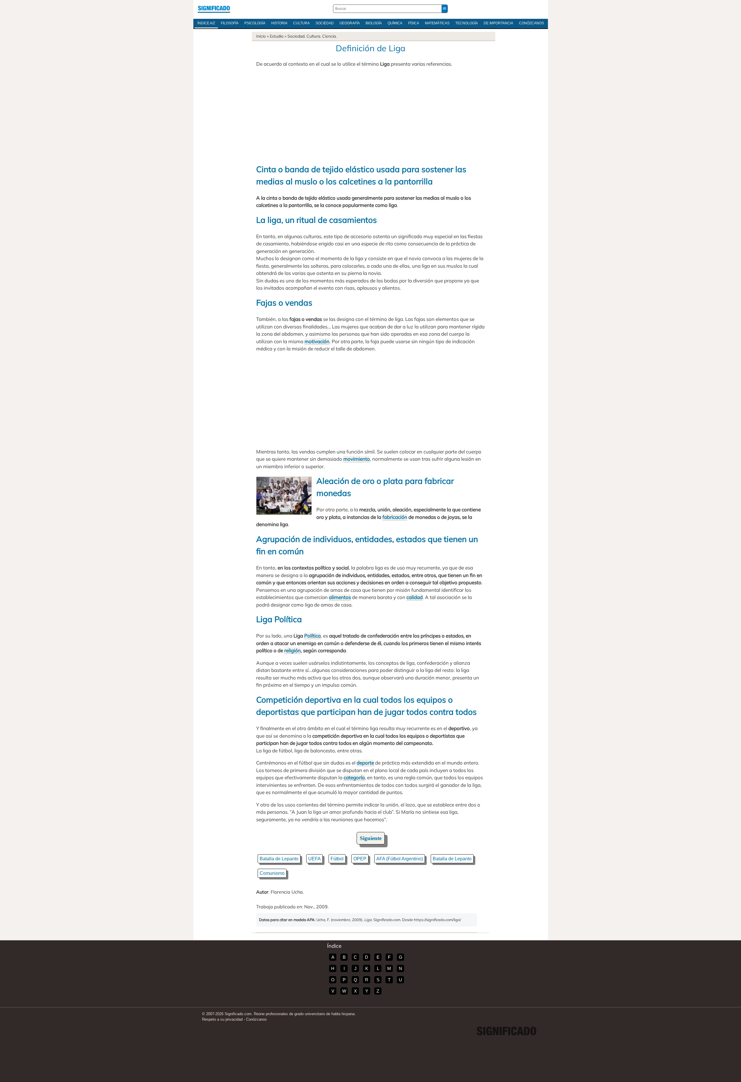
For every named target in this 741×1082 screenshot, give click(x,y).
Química (395, 23)
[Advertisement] (370, 115)
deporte (365, 763)
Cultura (301, 23)
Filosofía (230, 23)
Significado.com (214, 9)
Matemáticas (437, 23)
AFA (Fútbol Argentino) (399, 858)
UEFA (314, 858)
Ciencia (329, 36)
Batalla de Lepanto (279, 858)
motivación (317, 341)
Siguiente (370, 838)
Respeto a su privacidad (222, 1019)
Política (312, 636)
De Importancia (498, 23)
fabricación (394, 517)
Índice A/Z (206, 23)
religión (292, 650)
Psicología (254, 23)
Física (413, 23)
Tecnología (466, 23)
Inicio (261, 36)
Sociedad (325, 23)
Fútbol (337, 858)
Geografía (350, 23)
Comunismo (272, 873)
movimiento (356, 459)
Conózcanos (531, 23)
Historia (279, 23)
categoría (354, 777)
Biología (374, 23)
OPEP (359, 858)
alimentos (340, 597)
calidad (414, 597)
